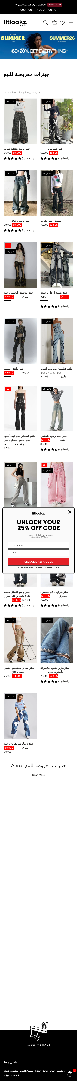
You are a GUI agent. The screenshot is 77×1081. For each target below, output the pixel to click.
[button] (45, 22)
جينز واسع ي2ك (21, 221)
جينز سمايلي (55, 149)
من (46, 376)
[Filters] (71, 92)
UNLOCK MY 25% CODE (38, 562)
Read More (38, 775)
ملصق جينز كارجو (50, 221)
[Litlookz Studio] (16, 22)
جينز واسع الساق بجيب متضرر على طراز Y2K (17, 594)
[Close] (70, 512)
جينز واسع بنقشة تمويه (17, 149)
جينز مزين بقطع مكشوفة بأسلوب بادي (54, 670)
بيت (5, 92)
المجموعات (15, 92)
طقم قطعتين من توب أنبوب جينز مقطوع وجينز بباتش (56, 372)
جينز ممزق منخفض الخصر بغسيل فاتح (19, 670)
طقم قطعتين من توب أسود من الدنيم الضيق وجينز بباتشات (19, 440)
